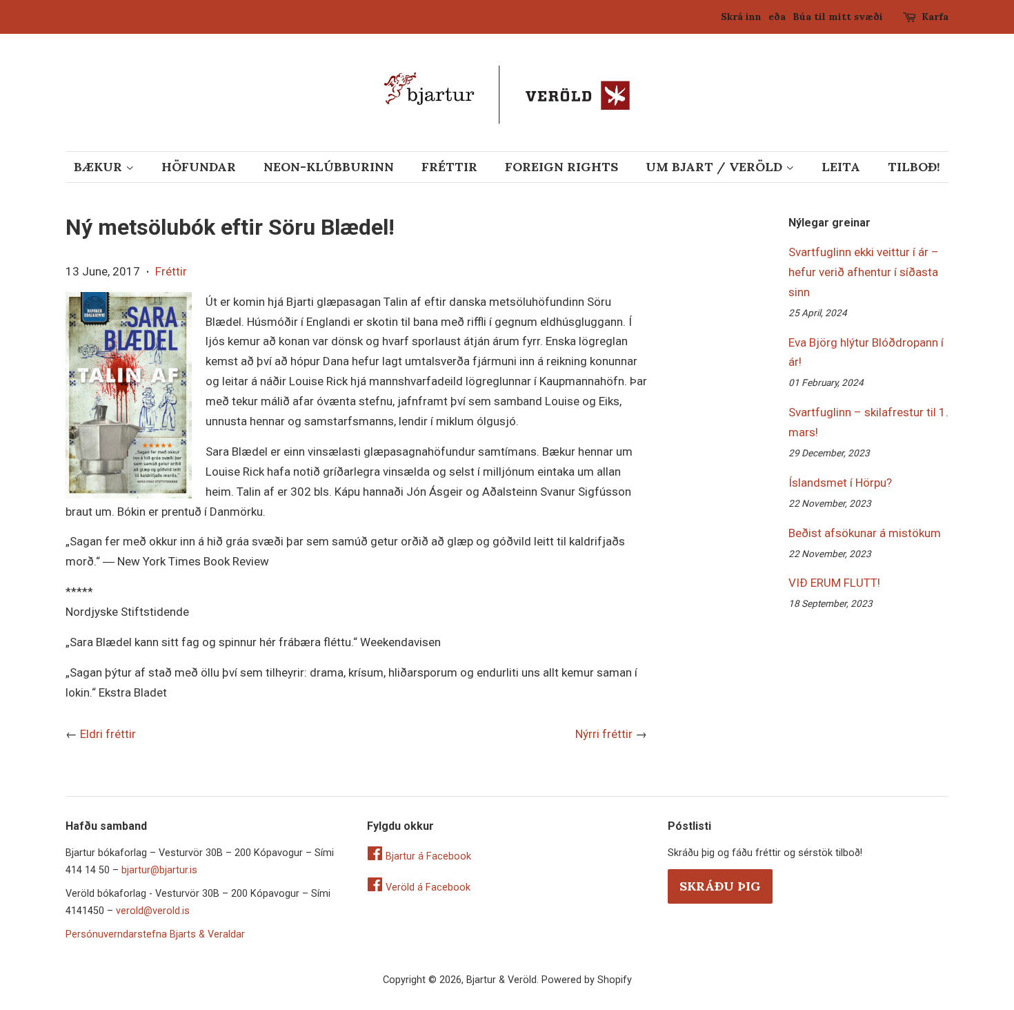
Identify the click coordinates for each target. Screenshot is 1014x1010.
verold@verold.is (153, 911)
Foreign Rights (561, 167)
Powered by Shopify (586, 980)
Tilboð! (914, 167)
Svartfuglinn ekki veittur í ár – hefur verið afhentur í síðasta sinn (863, 272)
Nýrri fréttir (604, 734)
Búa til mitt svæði (838, 16)
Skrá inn (741, 16)
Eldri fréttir (108, 734)
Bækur (100, 167)
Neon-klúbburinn (329, 167)
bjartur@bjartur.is (159, 870)
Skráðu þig (720, 886)
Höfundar (198, 167)
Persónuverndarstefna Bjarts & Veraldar (155, 934)
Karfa (935, 16)
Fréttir (449, 167)
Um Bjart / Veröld (716, 167)
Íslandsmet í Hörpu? (840, 482)
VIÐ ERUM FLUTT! (834, 583)
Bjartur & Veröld (501, 980)
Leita (841, 167)
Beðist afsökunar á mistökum (864, 533)
